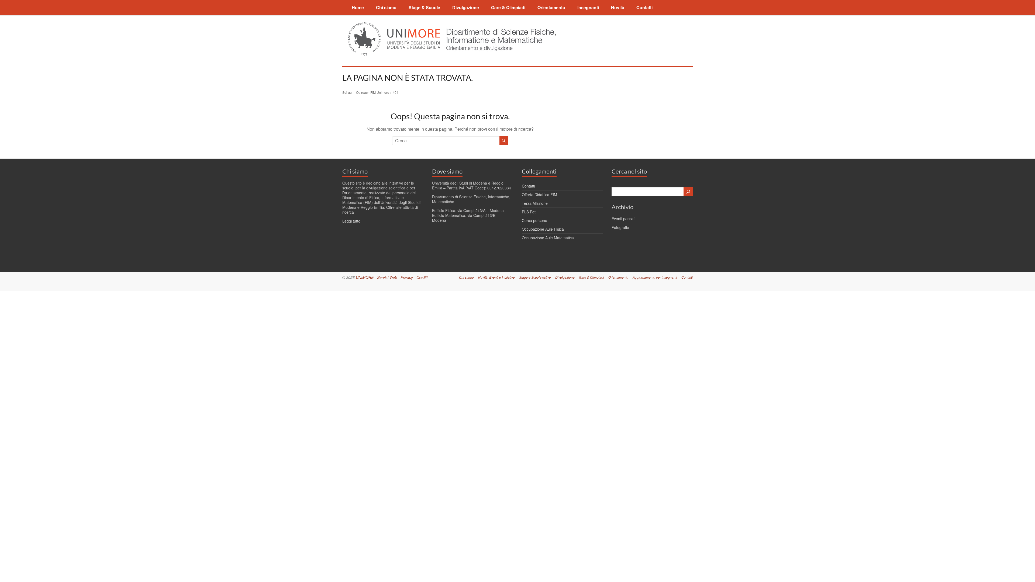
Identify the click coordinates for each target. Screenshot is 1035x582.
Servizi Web (387, 277)
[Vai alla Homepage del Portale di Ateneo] (394, 25)
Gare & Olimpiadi (508, 7)
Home (358, 7)
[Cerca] (688, 191)
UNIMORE (365, 277)
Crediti (421, 277)
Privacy (407, 277)
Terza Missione (535, 203)
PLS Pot (529, 211)
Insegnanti (588, 7)
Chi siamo (386, 7)
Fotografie (620, 227)
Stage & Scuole (424, 7)
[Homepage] (499, 25)
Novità (617, 7)
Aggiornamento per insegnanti (655, 277)
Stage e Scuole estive (535, 277)
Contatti (644, 7)
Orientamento (551, 7)
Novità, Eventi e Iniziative (496, 277)
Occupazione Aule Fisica (543, 229)
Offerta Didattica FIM (539, 194)
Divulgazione (465, 7)
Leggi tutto (351, 221)
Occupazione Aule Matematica (548, 237)
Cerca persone (534, 220)
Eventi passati (623, 218)
